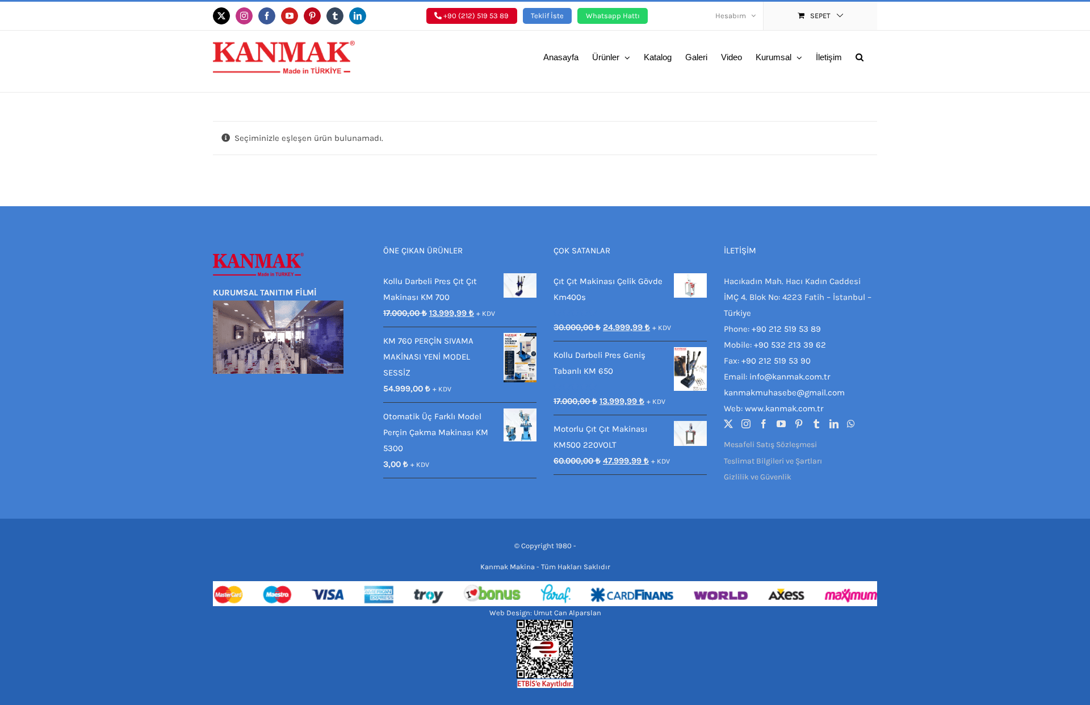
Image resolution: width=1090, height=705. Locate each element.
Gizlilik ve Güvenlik (757, 477)
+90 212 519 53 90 (776, 361)
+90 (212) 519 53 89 (475, 15)
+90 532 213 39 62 (790, 345)
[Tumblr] (816, 423)
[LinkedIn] (834, 423)
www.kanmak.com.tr (784, 408)
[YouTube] (781, 423)
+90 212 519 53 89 (786, 329)
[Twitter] (728, 423)
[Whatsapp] (851, 423)
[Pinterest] (798, 423)
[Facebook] (763, 423)
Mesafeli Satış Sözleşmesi (770, 444)
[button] (859, 56)
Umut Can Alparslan (567, 612)
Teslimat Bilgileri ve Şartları (773, 461)
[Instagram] (746, 423)
